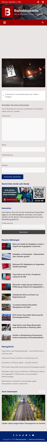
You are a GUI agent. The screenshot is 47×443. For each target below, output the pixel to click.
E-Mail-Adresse (7, 155)
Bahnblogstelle (26, 11)
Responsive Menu (38, 2)
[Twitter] (26, 435)
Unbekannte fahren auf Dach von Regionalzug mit (20, 358)
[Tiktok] (23, 435)
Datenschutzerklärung (36, 439)
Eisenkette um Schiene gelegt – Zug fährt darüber (20, 362)
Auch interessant (9, 392)
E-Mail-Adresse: (7, 223)
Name (4, 145)
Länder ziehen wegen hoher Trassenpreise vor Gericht (23, 423)
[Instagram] (16, 435)
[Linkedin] (19, 435)
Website (5, 165)
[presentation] (40, 391)
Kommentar (6, 116)
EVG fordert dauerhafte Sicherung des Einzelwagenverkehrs (23, 367)
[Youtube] (33, 435)
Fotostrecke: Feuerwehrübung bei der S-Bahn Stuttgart (21, 95)
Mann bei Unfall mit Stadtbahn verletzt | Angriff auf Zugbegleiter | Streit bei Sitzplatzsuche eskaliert (28, 246)
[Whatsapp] (29, 435)
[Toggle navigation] (5, 22)
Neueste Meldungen (11, 240)
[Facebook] (13, 435)
